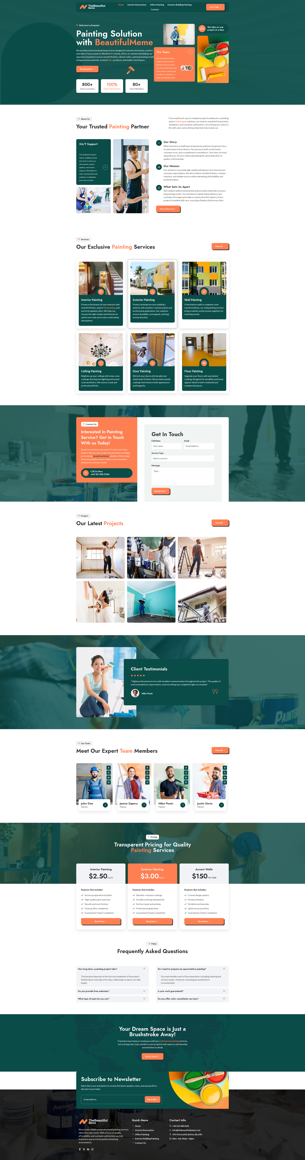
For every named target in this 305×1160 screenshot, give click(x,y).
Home (121, 4)
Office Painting (157, 4)
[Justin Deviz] (221, 805)
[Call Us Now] (86, 473)
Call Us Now (97, 471)
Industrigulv (181, 121)
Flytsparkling (109, 307)
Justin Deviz (205, 803)
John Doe (87, 803)
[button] (112, 969)
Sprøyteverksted (101, 456)
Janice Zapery (129, 803)
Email (186, 441)
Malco (110, 60)
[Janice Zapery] (144, 805)
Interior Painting (91, 299)
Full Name (156, 441)
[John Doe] (105, 805)
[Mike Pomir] (182, 805)
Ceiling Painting (91, 371)
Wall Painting (193, 299)
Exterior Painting (144, 299)
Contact (155, 9)
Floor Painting (193, 371)
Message (156, 465)
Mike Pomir (165, 803)
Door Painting (142, 371)
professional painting (169, 1041)
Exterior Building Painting (180, 4)
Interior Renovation (136, 4)
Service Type (158, 453)
